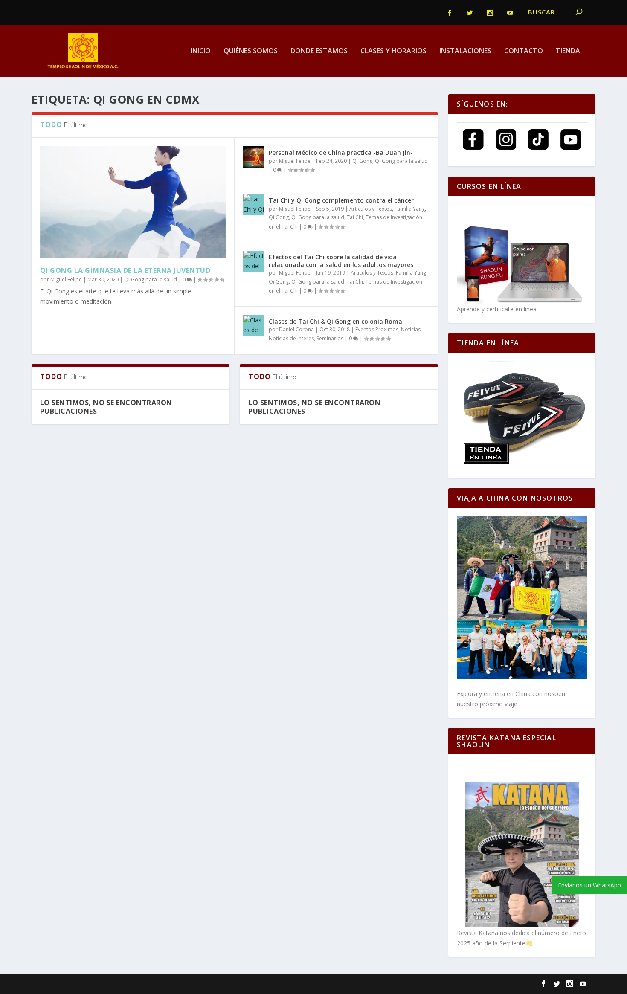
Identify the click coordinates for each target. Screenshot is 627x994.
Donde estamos (319, 51)
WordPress (186, 984)
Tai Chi (355, 217)
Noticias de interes (291, 338)
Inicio (201, 51)
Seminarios (329, 338)
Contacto (523, 51)
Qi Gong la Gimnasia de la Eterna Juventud (125, 270)
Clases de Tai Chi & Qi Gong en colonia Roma (335, 321)
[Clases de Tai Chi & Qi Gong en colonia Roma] (253, 325)
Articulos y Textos (370, 208)
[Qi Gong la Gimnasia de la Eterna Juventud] (133, 201)
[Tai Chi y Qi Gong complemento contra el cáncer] (253, 204)
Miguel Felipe (66, 279)
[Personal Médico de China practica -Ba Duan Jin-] (253, 157)
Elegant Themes (99, 984)
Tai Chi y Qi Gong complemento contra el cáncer (341, 200)
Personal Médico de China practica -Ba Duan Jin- (341, 152)
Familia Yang (410, 208)
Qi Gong (362, 161)
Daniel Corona (296, 329)
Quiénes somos (251, 51)
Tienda (568, 51)
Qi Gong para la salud (150, 279)
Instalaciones (465, 51)
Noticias (411, 329)
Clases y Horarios (393, 51)
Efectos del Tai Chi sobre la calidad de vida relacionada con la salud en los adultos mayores (341, 261)
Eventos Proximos (376, 329)
